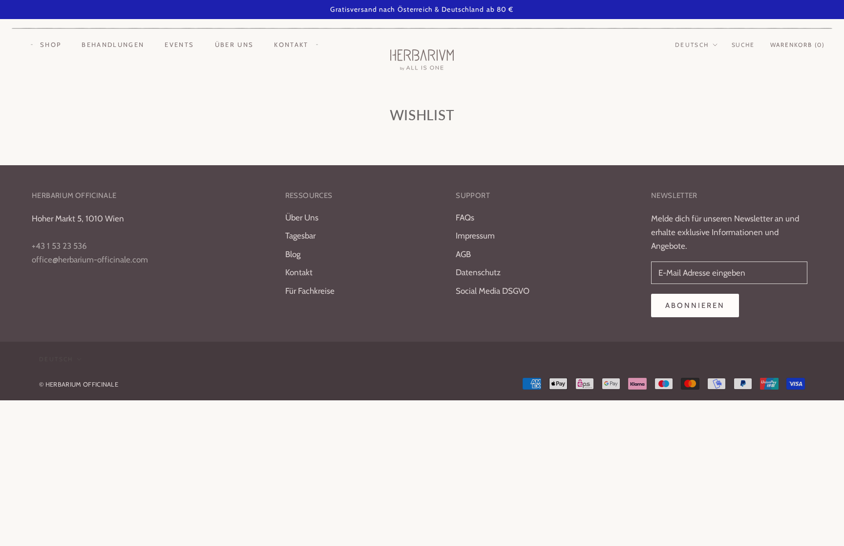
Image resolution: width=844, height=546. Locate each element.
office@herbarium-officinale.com (90, 259)
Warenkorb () (797, 44)
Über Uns (301, 217)
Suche (743, 44)
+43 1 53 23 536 (59, 246)
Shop (50, 44)
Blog (292, 254)
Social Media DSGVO (492, 291)
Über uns (234, 44)
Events (179, 44)
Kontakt (291, 44)
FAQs (465, 217)
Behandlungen (113, 44)
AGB (463, 254)
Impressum (475, 235)
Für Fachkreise (310, 291)
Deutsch (692, 44)
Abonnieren (695, 305)
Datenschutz (478, 272)
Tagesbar (300, 235)
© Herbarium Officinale (78, 384)
